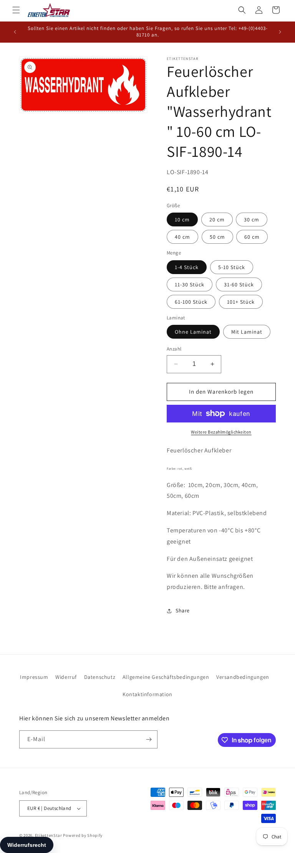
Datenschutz (100, 676)
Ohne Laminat (193, 331)
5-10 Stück (231, 267)
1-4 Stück (187, 267)
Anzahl (174, 349)
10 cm (182, 219)
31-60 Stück (239, 284)
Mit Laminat (246, 331)
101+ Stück (241, 301)
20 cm (217, 219)
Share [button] (183, 610)
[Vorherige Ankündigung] (15, 31)
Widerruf (66, 676)
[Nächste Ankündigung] (280, 31)
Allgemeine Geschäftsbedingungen (166, 676)
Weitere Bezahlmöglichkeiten (221, 432)
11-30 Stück (189, 284)
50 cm (217, 236)
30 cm (251, 219)
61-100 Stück (191, 301)
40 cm (182, 236)
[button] (16, 10)
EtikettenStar (48, 835)
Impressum (34, 676)
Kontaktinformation (147, 694)
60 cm (252, 236)
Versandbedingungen (242, 676)
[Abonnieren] (148, 739)
